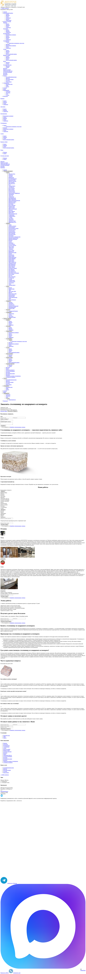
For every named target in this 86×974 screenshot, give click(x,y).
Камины (5, 743)
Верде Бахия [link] (11, 189)
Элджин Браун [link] (12, 285)
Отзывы (5, 87)
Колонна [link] (8, 374)
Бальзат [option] (2, 511)
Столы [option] (2, 508)
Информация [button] (6, 393)
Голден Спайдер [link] (12, 245)
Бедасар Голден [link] (12, 229)
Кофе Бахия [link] (11, 177)
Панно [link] (7, 368)
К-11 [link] (10, 184)
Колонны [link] (5, 74)
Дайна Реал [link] (11, 247)
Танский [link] (11, 176)
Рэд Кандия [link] (11, 277)
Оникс (7, 16)
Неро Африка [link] (12, 211)
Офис (7, 85)
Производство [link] (9, 387)
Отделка (8, 80)
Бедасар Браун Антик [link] (13, 228)
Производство (9, 84)
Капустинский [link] (12, 205)
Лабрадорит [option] (3, 513)
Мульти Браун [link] (12, 295)
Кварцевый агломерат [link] (14, 332)
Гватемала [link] (11, 242)
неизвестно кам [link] (12, 263)
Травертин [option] (3, 517)
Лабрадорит (8, 20)
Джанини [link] (11, 248)
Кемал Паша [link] (11, 256)
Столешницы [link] (6, 40)
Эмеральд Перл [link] (12, 317)
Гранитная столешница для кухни (16, 43)
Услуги (4, 75)
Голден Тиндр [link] (12, 192)
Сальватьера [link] (11, 214)
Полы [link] (4, 61)
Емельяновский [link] (12, 198)
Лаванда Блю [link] (12, 207)
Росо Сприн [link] (11, 274)
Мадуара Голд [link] (12, 183)
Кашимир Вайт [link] (12, 179)
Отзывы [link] (5, 390)
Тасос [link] (10, 283)
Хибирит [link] (11, 175)
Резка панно (8, 81)
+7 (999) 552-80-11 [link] (5, 8)
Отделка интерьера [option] (5, 500)
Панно (4, 754)
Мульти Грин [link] (12, 296)
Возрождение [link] (12, 190)
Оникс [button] (7, 286)
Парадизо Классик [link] (13, 213)
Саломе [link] (10, 279)
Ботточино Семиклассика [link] (14, 236)
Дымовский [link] (11, 196)
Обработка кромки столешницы (10, 761)
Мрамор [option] (2, 514)
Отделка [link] (8, 383)
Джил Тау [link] (11, 195)
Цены (4, 89)
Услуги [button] (5, 378)
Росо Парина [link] (12, 182)
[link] (8, 6)
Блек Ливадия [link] (12, 233)
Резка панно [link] (8, 384)
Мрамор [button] (8, 223)
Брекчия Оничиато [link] (13, 239)
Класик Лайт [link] (12, 308)
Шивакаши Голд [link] (12, 222)
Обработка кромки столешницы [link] (13, 376)
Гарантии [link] (8, 394)
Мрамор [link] (10, 322)
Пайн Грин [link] (11, 212)
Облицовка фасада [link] (10, 370)
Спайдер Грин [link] (12, 281)
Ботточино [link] (11, 235)
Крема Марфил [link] (12, 258)
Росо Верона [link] (11, 269)
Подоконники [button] (9, 331)
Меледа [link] (10, 292)
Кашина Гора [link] (12, 206)
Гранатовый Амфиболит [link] (14, 193)
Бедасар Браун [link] (12, 227)
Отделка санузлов (7, 751)
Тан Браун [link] (11, 218)
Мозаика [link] (5, 68)
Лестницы (5, 744)
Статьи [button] (7, 398)
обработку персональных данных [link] (17, 427)
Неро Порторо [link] (12, 265)
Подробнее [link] (3, 559)
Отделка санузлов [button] (10, 363)
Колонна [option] (3, 495)
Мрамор (8, 15)
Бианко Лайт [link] (11, 288)
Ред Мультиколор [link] (13, 178)
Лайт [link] (10, 290)
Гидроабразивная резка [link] (11, 379)
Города (7, 86)
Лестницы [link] (5, 28)
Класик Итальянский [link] (13, 306)
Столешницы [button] (9, 338)
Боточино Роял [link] (12, 234)
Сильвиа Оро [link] (12, 280)
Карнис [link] (10, 253)
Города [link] (7, 389)
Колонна (5, 760)
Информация (6, 90)
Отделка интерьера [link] (7, 72)
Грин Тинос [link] (11, 246)
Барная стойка (6, 750)
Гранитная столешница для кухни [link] (19, 341)
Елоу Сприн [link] (11, 250)
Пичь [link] (10, 298)
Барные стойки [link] (6, 55)
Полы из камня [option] (4, 504)
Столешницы (6, 746)
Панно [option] (2, 502)
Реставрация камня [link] (10, 373)
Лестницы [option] (3, 496)
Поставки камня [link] (9, 382)
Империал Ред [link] (12, 202)
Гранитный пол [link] (12, 399)
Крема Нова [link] (11, 259)
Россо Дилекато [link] (12, 299)
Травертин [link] (11, 324)
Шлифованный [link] (12, 307)
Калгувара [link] (11, 204)
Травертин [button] (8, 301)
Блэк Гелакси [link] (12, 188)
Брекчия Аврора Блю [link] (13, 238)
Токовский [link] (11, 219)
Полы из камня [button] (9, 353)
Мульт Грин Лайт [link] (13, 293)
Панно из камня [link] (7, 69)
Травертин (8, 17)
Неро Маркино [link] (12, 264)
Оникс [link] (10, 323)
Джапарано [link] (11, 194)
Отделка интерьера (7, 756)
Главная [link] (5, 169)
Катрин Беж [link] (11, 254)
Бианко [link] (10, 287)
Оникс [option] (2, 515)
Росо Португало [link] (12, 271)
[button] (12, 411)
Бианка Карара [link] (12, 232)
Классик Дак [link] (11, 304)
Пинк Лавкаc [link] (12, 267)
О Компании (6, 83)
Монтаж (8, 78)
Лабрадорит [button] (8, 312)
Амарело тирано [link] (12, 226)
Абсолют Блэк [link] (12, 173)
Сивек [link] (10, 224)
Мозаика (5, 752)
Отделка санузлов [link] (7, 64)
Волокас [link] (10, 240)
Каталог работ (4, 411)
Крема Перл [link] (11, 261)
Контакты (5, 96)
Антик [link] (10, 314)
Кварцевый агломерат (11, 34)
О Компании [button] (6, 385)
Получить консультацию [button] (6, 621)
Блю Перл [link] (11, 316)
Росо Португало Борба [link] (14, 273)
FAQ (7, 93)
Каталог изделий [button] (7, 318)
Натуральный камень (8, 13)
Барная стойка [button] (9, 357)
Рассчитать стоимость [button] (5, 728)
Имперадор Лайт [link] (12, 252)
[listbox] (3, 491)
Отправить (3, 425)
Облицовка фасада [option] (5, 498)
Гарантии (8, 91)
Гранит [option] (2, 512)
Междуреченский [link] (13, 208)
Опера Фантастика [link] (13, 297)
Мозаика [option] (3, 497)
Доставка (8, 92)
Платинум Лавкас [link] (13, 268)
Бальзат (7, 19)
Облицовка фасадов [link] (7, 71)
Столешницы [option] (4, 507)
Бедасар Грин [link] (12, 230)
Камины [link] (5, 22)
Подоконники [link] (6, 33)
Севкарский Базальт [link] (13, 311)
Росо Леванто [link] (12, 270)
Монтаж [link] (8, 381)
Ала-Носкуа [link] (11, 187)
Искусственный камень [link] (14, 352)
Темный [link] (10, 302)
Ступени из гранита (7, 762)
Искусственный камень (11, 54)
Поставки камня (9, 79)
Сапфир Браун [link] (12, 216)
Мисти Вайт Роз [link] (12, 262)
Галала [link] (10, 241)
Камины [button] (8, 320)
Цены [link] (4, 392)
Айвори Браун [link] (12, 186)
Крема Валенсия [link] (12, 257)
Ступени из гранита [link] (10, 377)
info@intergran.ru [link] (4, 791)
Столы (4, 748)
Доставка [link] (8, 395)
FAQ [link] (7, 397)
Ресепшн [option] (3, 506)
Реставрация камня (7, 758)
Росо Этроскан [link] (12, 276)
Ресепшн (5, 757)
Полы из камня (6, 749)
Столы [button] (7, 347)
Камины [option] (2, 494)
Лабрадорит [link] (11, 313)
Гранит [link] (10, 321)
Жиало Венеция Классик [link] (14, 200)
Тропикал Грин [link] (12, 221)
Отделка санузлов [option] (5, 501)
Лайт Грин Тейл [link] (12, 291)
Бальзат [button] (8, 309)
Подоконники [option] (4, 503)
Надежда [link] (11, 210)
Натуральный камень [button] (8, 171)
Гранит (7, 14)
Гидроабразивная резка (11, 77)
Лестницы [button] (8, 326)
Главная (5, 11)
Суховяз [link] (10, 217)
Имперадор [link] (11, 251)
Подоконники (6, 745)
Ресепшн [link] (5, 73)
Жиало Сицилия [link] (12, 181)
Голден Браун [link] (12, 244)
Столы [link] (4, 49)
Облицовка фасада (7, 755)
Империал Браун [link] (12, 201)
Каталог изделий (7, 21)
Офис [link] (7, 388)
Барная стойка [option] (4, 492)
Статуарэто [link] (11, 282)
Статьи (7, 95)
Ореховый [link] (11, 303)
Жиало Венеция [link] (12, 199)
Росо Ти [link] (10, 275)
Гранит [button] (7, 172)
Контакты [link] (5, 400)
